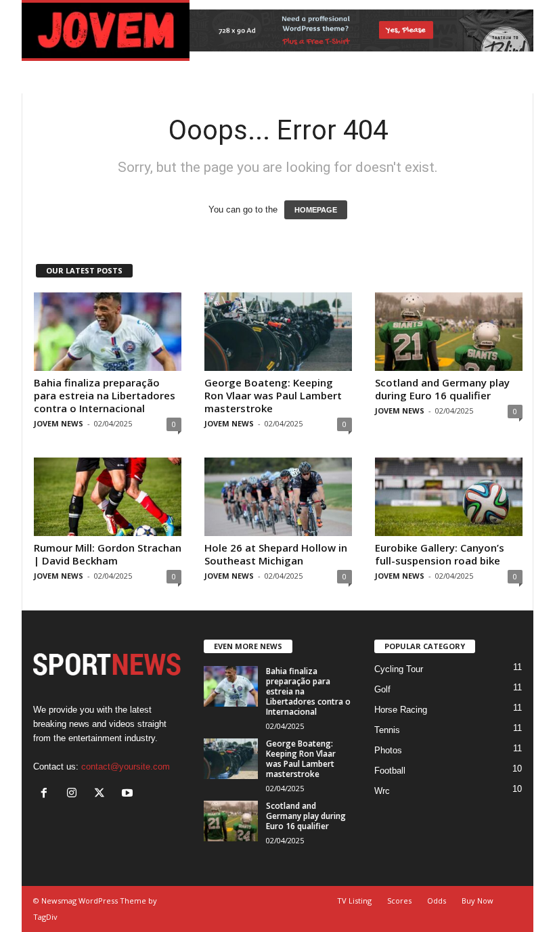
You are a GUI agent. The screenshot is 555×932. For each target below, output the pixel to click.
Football (389, 770)
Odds (436, 900)
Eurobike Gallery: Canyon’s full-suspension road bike (439, 554)
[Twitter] (102, 794)
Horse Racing (400, 710)
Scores (399, 900)
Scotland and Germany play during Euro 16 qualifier (442, 389)
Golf (382, 689)
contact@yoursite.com (125, 766)
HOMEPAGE (315, 210)
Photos (388, 750)
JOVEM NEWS (58, 423)
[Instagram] (75, 794)
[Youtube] (128, 794)
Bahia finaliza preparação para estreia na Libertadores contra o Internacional (104, 395)
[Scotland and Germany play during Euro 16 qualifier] (449, 331)
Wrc (382, 791)
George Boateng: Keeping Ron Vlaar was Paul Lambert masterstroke (273, 395)
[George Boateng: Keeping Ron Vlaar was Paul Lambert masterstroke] (278, 331)
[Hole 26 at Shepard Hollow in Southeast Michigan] (278, 497)
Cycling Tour (398, 669)
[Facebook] (47, 794)
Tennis (387, 730)
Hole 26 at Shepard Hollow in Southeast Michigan (275, 554)
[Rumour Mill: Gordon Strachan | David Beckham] (107, 497)
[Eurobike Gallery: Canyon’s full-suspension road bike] (449, 497)
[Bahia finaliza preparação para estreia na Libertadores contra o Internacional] (107, 331)
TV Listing (354, 900)
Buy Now (477, 900)
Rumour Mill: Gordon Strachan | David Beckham (107, 554)
